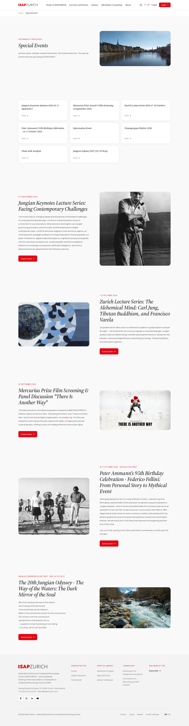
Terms (131, 714)
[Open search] (141, 5)
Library (94, 5)
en (148, 5)
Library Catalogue (105, 680)
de (145, 5)
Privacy (123, 714)
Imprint (140, 714)
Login (154, 4)
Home (20, 13)
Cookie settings (152, 714)
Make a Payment (78, 675)
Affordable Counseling (111, 5)
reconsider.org (65, 417)
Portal (73, 671)
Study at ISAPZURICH (56, 5)
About (128, 5)
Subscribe (153, 670)
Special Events (103, 675)
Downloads (76, 680)
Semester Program (105, 671)
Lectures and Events (78, 5)
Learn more (26, 258)
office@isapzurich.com (47, 691)
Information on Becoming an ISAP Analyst (131, 681)
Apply (163, 5)
